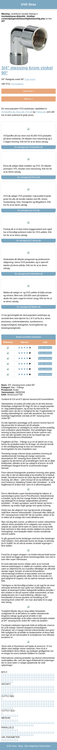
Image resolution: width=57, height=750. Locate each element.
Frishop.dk (41, 112)
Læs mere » (28, 91)
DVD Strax (28, 4)
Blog (20, 746)
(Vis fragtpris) (17, 84)
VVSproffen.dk (8, 112)
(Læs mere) (30, 79)
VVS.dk (28, 112)
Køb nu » (28, 99)
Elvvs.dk (20, 112)
